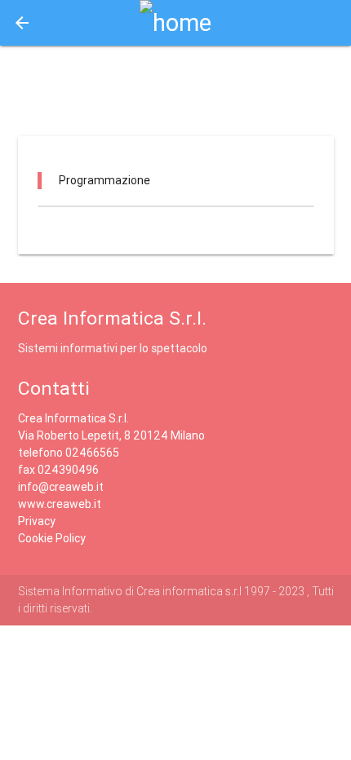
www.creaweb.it (59, 504)
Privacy (37, 521)
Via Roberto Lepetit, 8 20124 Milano (111, 435)
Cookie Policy (52, 538)
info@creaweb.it (61, 486)
